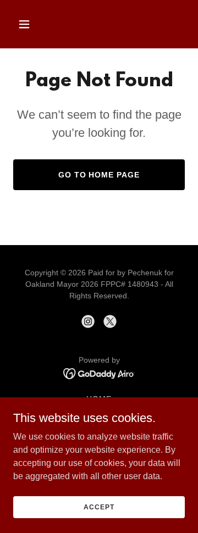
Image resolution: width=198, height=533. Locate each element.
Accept (99, 506)
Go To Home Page (99, 174)
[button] (32, 24)
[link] (88, 321)
